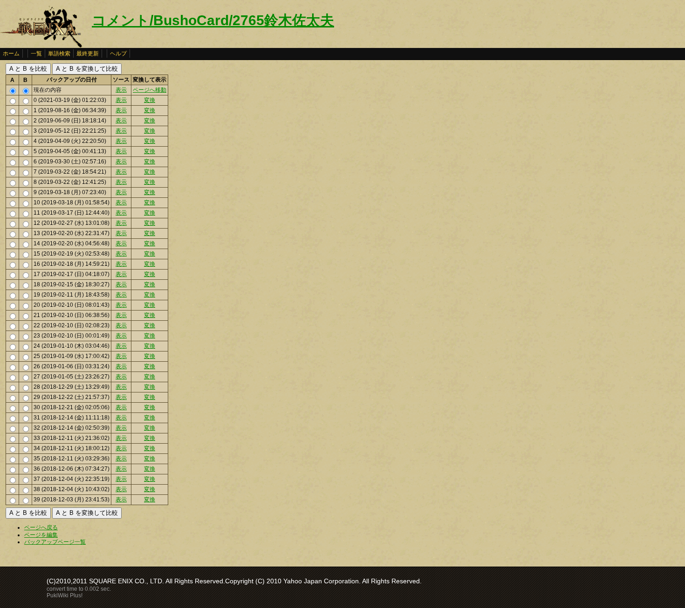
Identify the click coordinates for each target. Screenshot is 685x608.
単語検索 (59, 53)
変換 (149, 100)
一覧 (36, 53)
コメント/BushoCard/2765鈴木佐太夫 (213, 20)
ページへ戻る (41, 527)
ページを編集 (41, 535)
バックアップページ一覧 (55, 542)
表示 (121, 90)
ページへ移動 (149, 90)
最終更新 (87, 53)
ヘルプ (118, 53)
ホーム (11, 53)
